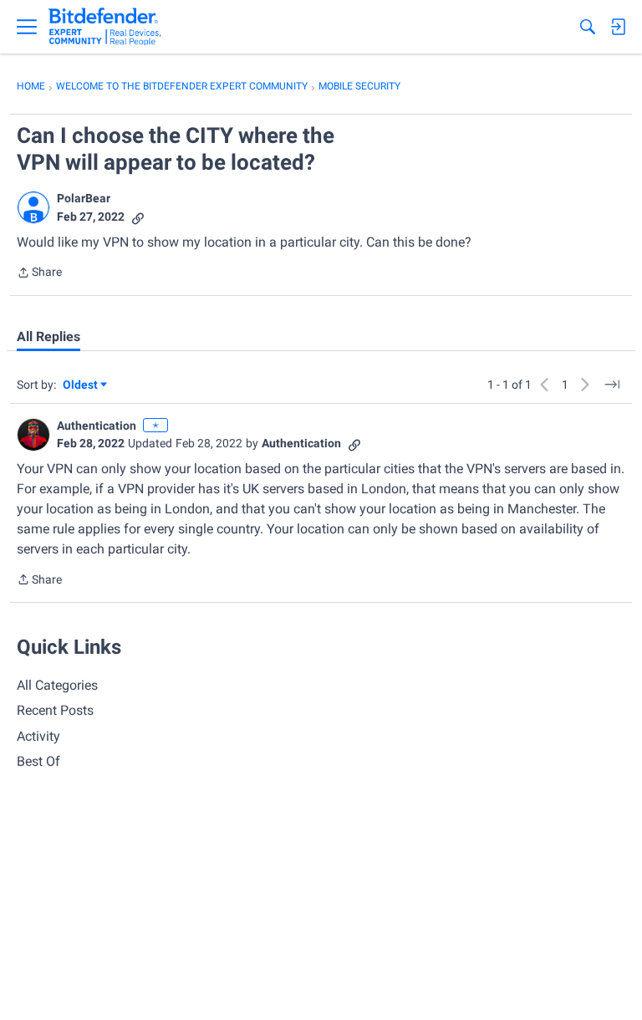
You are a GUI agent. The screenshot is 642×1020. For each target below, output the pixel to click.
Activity (38, 736)
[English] (105, 27)
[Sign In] (618, 27)
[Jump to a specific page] (612, 384)
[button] (33, 207)
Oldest (81, 386)
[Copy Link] (138, 217)
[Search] (588, 27)
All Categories (57, 685)
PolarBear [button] (83, 198)
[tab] (48, 337)
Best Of (38, 761)
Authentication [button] (96, 425)
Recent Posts (55, 710)
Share (39, 274)
